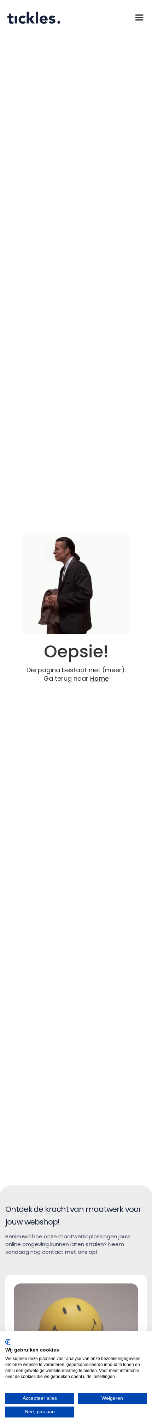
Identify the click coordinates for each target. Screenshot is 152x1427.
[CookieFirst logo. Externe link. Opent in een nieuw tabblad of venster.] (8, 1342)
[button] (139, 17)
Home (99, 678)
